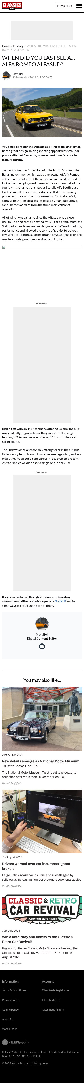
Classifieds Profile (53, 1009)
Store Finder (9, 1028)
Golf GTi (60, 601)
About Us (7, 1019)
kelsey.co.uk (41, 1063)
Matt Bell (18, 73)
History (18, 46)
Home (6, 46)
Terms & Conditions (14, 990)
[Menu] (79, 6)
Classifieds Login (52, 999)
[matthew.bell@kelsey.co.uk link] (42, 646)
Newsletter (64, 5)
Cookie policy (10, 1009)
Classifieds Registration (56, 990)
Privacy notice (10, 999)
